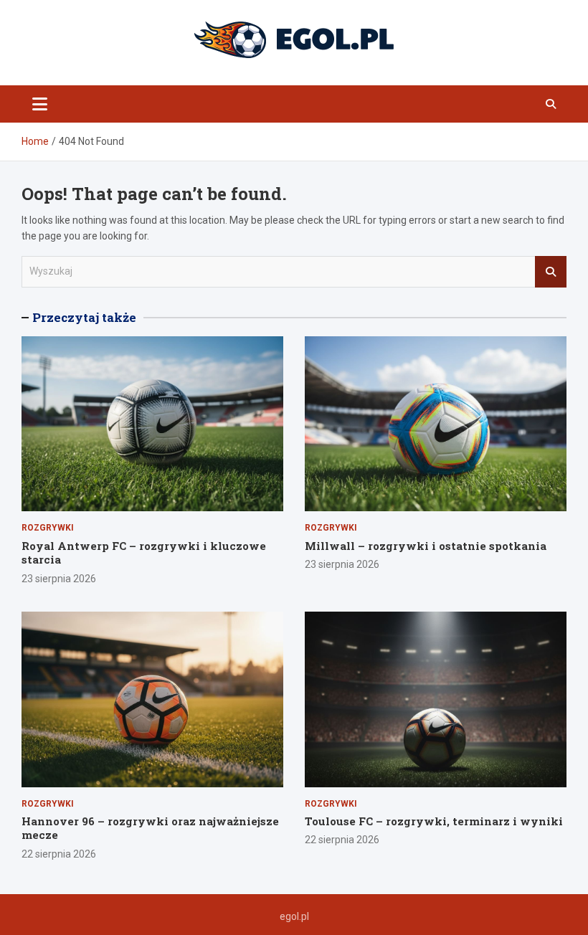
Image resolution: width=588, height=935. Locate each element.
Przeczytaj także (84, 317)
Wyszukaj (550, 272)
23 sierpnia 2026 (59, 578)
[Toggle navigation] (40, 104)
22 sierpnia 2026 (59, 854)
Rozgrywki (48, 528)
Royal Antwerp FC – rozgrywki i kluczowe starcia (144, 552)
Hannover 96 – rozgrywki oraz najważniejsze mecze (150, 828)
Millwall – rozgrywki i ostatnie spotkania (425, 545)
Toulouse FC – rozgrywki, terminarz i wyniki (434, 821)
